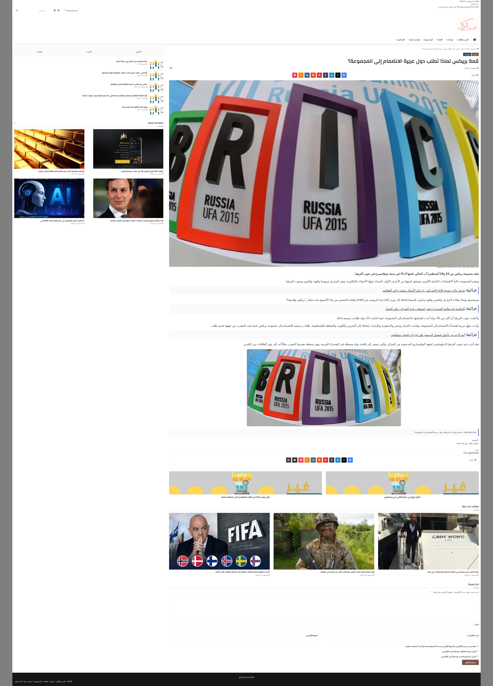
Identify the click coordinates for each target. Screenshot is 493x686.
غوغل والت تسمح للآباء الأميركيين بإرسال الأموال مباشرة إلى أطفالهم (424, 290)
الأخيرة (89, 52)
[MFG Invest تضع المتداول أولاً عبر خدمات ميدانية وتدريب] (128, 149)
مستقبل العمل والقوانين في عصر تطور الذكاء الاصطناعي (62, 220)
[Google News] (471, 454)
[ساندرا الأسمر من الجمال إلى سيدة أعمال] (156, 65)
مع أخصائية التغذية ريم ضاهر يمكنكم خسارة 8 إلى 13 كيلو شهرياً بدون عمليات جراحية (114, 95)
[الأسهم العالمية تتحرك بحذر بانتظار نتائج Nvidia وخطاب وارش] (49, 149)
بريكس (476, 443)
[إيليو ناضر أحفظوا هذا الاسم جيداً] (156, 110)
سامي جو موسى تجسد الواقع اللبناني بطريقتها (129, 84)
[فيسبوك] (344, 75)
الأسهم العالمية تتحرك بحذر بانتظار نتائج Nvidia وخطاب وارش (457, 7)
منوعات (450, 40)
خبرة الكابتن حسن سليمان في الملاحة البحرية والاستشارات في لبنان (453, 572)
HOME (69, 681)
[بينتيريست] (319, 75)
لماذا (458, 443)
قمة (462, 443)
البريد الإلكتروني (472, 635)
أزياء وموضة (428, 40)
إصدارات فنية (415, 40)
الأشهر (138, 52)
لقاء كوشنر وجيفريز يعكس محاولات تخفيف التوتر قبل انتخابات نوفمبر (136, 220)
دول (466, 443)
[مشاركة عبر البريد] (294, 460)
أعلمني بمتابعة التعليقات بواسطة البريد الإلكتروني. (459, 651)
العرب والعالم (463, 40)
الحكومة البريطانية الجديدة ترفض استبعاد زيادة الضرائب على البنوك (425, 308)
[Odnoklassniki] (301, 75)
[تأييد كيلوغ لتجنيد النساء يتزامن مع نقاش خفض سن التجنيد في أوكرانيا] (324, 541)
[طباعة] (288, 460)
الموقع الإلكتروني (312, 635)
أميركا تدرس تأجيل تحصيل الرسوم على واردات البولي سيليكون (428, 335)
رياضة (467, 49)
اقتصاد (440, 40)
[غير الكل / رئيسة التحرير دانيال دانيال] (467, 24)
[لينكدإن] (331, 75)
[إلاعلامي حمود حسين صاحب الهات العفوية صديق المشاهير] (156, 76)
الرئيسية (474, 49)
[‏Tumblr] (325, 75)
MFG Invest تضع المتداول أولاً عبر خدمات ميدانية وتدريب (142, 171)
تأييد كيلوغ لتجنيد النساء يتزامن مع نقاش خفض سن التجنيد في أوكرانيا (347, 572)
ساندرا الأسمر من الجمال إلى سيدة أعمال (131, 61)
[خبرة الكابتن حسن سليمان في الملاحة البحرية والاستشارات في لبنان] (428, 541)
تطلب (470, 443)
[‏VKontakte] (307, 75)
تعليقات (39, 52)
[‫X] (337, 75)
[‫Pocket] (294, 75)
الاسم (476, 624)
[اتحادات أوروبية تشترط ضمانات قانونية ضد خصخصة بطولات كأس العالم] (219, 541)
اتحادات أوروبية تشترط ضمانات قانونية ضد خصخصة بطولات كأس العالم (243, 572)
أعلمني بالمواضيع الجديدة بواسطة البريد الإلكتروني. (459, 656)
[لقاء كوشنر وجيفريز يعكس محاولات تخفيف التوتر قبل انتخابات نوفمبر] (128, 198)
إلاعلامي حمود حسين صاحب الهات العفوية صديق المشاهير (124, 73)
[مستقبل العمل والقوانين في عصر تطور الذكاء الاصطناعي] (49, 198)
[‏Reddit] (313, 75)
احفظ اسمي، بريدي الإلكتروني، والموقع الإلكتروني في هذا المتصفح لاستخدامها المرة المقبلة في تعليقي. (441, 646)
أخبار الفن (401, 40)
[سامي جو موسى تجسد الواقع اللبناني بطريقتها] (156, 87)
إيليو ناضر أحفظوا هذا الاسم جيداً (134, 107)
